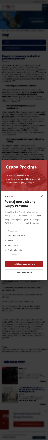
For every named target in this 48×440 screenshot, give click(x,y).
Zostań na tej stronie (24, 272)
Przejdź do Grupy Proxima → (24, 264)
